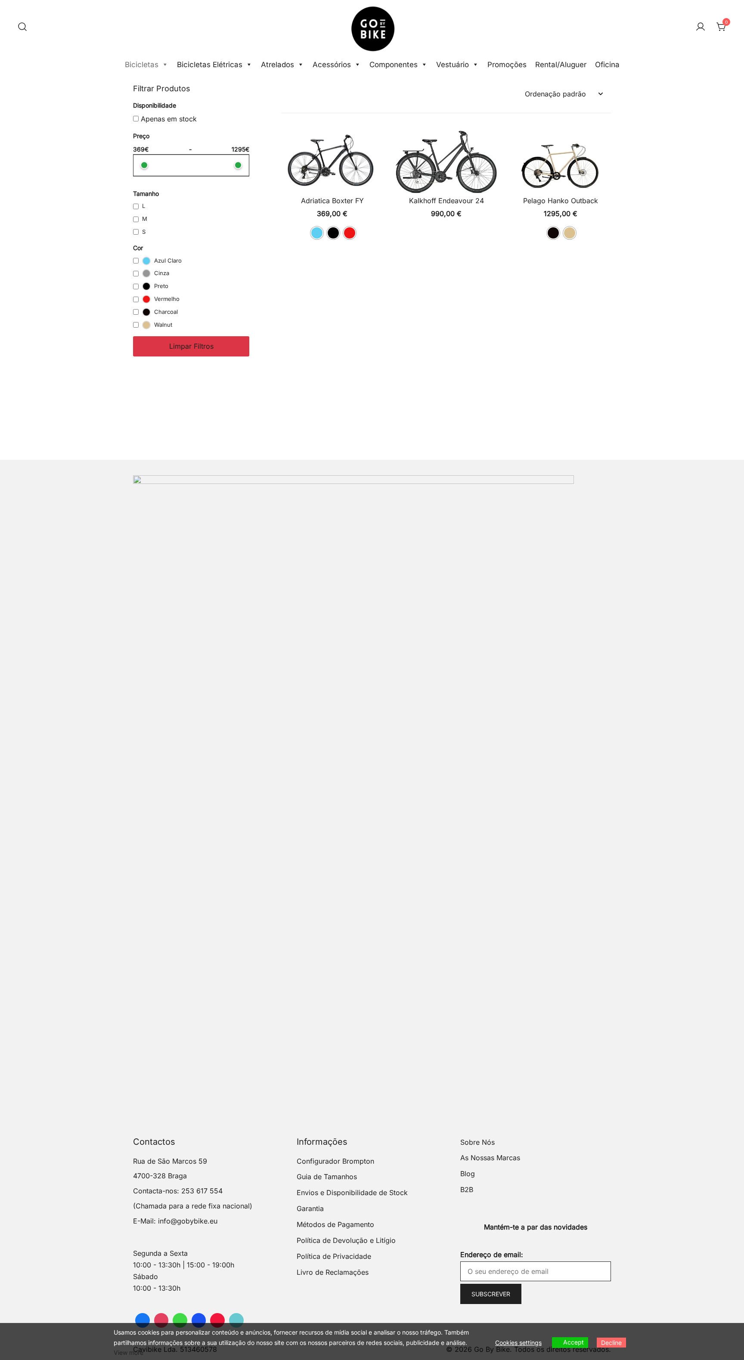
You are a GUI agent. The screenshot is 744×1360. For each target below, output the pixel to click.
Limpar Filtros (191, 346)
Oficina (607, 64)
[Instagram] (161, 1320)
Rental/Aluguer (560, 64)
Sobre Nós (477, 1142)
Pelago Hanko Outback (560, 200)
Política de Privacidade (334, 1256)
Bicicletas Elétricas (209, 64)
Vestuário (452, 64)
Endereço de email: (491, 1254)
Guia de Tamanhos (327, 1176)
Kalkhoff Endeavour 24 (446, 200)
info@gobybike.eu (187, 1221)
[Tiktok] (236, 1320)
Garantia (310, 1208)
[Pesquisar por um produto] (22, 27)
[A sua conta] (700, 27)
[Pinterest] (217, 1320)
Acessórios (332, 64)
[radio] (316, 232)
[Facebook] (142, 1320)
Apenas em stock (168, 119)
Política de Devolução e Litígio (346, 1240)
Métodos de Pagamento (335, 1224)
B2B (466, 1189)
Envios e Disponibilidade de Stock (352, 1192)
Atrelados (277, 64)
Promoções (507, 64)
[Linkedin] (198, 1320)
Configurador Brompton (335, 1161)
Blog (467, 1173)
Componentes (393, 64)
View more (128, 1352)
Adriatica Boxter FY (332, 200)
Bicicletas (141, 64)
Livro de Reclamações (333, 1272)
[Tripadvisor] (179, 1320)
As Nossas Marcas (490, 1157)
